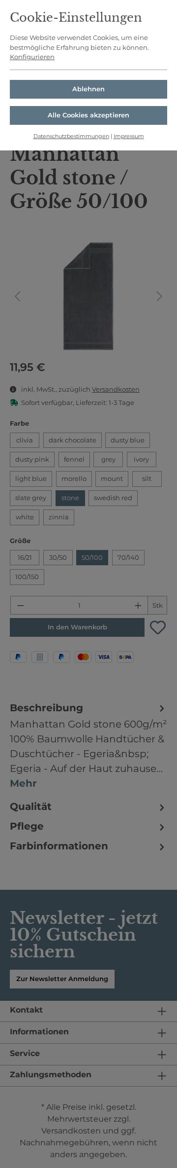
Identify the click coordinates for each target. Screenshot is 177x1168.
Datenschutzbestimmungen (71, 136)
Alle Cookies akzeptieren (88, 115)
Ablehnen (88, 89)
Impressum (129, 136)
